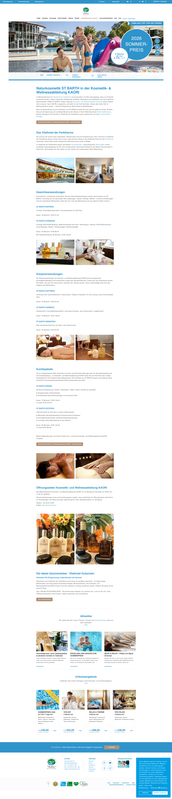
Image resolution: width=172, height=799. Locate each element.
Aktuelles (86, 616)
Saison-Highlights (129, 18)
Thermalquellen (76, 144)
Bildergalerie (39, 1)
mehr (86, 625)
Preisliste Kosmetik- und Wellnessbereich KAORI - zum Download (59, 122)
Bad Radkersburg (106, 18)
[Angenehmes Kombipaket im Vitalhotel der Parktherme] (55, 466)
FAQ (120, 18)
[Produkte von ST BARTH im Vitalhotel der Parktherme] (95, 347)
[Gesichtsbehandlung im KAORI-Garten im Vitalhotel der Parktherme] (95, 252)
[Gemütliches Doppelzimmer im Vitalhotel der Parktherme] (95, 170)
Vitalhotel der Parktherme (62, 97)
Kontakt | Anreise (131, 785)
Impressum (116, 783)
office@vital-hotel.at (49, 505)
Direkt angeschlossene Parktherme (141, 23)
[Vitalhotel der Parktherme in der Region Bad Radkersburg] (55, 170)
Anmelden (111, 747)
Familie (70, 18)
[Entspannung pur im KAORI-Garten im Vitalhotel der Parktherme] (95, 465)
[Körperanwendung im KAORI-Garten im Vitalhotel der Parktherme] (55, 347)
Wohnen (45, 18)
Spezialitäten (100, 144)
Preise (77, 18)
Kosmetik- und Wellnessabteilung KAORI (87, 102)
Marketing (163, 788)
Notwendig (144, 788)
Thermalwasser (8, 1)
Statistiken (154, 788)
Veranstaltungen (23, 1)
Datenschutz (125, 783)
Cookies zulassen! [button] (160, 793)
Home (38, 18)
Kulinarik (52, 18)
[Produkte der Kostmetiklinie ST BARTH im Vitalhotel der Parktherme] (55, 252)
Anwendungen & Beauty (89, 18)
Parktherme (62, 18)
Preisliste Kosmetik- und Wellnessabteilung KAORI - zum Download (59, 444)
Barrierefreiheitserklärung (116, 785)
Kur (115, 18)
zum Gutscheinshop (44, 599)
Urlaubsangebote (86, 677)
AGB (133, 783)
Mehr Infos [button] (148, 785)
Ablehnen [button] (145, 793)
